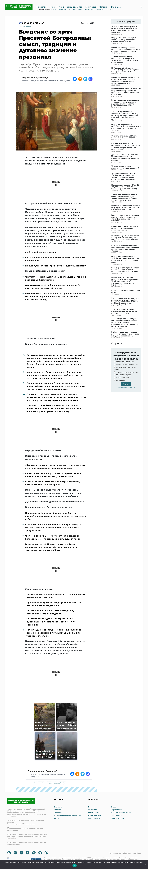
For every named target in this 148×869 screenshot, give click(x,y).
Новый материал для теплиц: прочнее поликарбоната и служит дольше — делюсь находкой (126, 49)
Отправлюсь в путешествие (127, 372)
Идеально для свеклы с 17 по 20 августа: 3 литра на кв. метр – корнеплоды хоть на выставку (125, 187)
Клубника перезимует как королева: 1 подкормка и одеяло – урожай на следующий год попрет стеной (125, 146)
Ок (75, 866)
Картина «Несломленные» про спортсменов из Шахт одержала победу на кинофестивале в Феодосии (125, 248)
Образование (116, 810)
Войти (56, 818)
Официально (116, 815)
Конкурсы (90, 7)
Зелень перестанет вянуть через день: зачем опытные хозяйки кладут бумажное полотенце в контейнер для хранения (125, 301)
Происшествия (94, 815)
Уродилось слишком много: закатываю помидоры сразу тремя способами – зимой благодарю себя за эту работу (124, 176)
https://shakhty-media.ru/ (35, 809)
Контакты (58, 807)
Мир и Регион (56, 7)
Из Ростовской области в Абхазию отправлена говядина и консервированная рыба (125, 70)
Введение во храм (38, 782)
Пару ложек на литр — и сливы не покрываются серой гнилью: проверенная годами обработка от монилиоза (126, 91)
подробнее (49, 862)
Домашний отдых (123, 375)
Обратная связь (117, 818)
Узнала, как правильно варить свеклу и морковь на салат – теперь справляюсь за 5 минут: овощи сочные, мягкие (124, 197)
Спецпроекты (74, 7)
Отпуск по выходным (125, 362)
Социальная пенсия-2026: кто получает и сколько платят (124, 137)
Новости (41, 7)
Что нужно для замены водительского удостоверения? (125, 167)
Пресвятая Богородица (57, 784)
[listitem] (75, 79)
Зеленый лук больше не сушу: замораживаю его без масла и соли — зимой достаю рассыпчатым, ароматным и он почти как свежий (124, 322)
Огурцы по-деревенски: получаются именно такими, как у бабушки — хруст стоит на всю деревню (126, 127)
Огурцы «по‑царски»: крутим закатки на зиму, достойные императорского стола (124, 40)
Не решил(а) (120, 380)
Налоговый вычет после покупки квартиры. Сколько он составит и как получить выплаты (126, 207)
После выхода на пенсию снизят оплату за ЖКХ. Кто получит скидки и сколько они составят (125, 238)
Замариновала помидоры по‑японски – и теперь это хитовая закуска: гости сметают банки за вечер (125, 59)
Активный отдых (123, 377)
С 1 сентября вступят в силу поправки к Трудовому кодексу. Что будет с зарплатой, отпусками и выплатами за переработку (125, 281)
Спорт (113, 807)
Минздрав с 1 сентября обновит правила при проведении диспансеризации (125, 228)
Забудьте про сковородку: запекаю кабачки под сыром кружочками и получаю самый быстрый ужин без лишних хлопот (124, 115)
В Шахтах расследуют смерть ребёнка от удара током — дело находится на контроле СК (125, 334)
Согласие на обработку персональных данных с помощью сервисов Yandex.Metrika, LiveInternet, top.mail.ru (27, 836)
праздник (62, 782)
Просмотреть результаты (126, 387)
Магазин (103, 7)
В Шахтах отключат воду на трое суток (125, 291)
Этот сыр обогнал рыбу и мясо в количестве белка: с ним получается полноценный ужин (125, 270)
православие (52, 782)
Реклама (116, 7)
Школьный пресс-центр (121, 813)
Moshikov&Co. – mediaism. (130, 853)
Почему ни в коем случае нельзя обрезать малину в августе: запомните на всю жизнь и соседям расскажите (125, 80)
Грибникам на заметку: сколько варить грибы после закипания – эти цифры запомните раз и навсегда (125, 218)
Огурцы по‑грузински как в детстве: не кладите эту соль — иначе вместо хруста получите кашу (125, 259)
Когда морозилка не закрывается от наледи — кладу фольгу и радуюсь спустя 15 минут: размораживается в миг (125, 103)
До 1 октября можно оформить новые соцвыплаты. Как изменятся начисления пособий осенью (125, 157)
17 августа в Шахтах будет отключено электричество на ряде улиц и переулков (124, 311)
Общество (92, 810)
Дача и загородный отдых (127, 364)
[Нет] (145, 864)
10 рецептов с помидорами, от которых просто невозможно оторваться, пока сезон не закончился (124, 29)
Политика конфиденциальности (67, 815)
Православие (25, 26)
